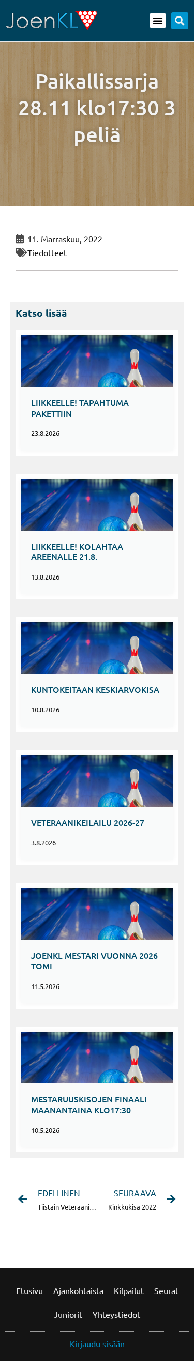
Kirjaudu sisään (97, 1343)
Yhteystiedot (116, 1314)
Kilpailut (129, 1290)
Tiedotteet (47, 252)
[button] (158, 20)
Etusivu (29, 1290)
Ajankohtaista (78, 1290)
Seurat (166, 1290)
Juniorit (68, 1314)
